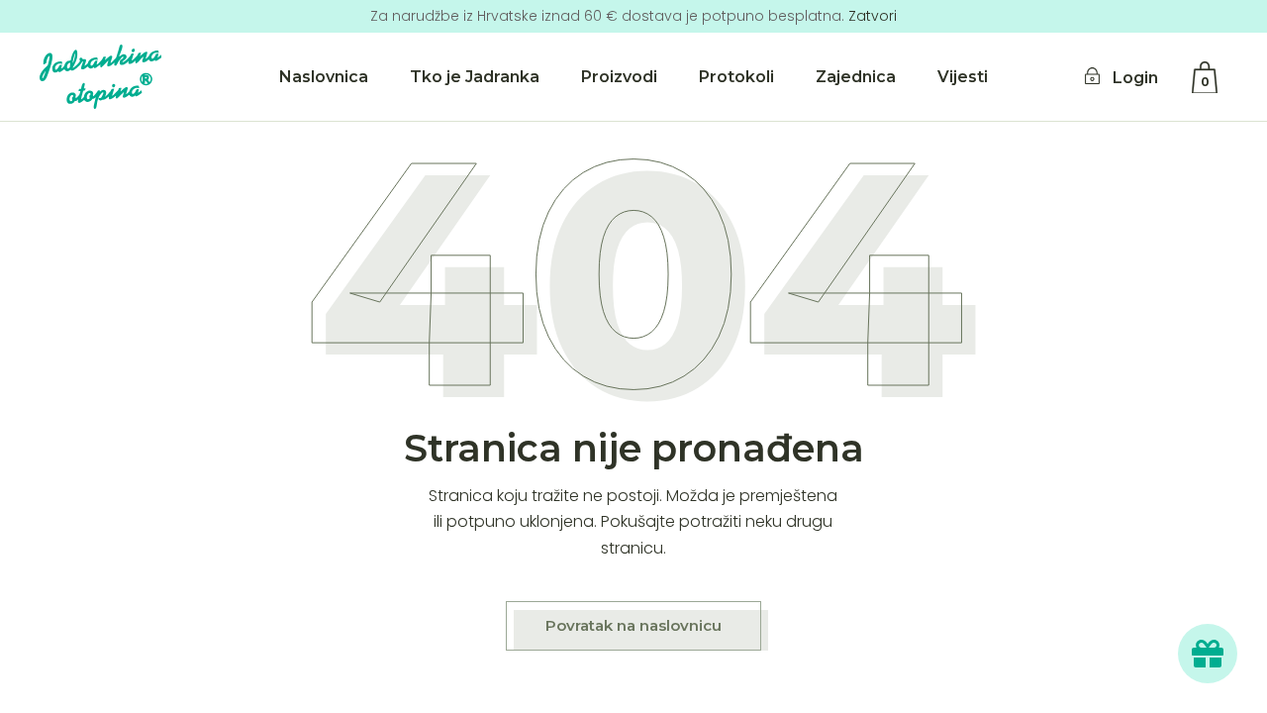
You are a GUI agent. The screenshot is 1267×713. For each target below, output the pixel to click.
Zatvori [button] (872, 16)
